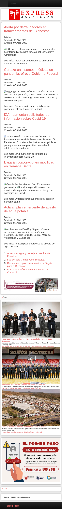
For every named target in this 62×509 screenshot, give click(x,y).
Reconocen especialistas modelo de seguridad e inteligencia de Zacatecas (28, 346)
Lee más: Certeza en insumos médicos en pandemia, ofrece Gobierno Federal (26, 107)
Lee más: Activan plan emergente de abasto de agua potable (29, 245)
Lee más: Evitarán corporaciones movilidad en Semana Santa (29, 200)
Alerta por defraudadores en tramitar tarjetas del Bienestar (26, 29)
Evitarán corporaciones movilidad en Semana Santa (29, 164)
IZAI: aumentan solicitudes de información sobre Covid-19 (26, 116)
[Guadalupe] (31, 284)
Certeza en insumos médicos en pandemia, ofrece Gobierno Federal (31, 71)
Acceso (4, 488)
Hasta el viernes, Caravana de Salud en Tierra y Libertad (22, 432)
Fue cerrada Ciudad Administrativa (25, 259)
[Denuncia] (31, 460)
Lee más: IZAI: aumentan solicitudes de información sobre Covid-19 (25, 155)
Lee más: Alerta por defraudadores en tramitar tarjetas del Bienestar (29, 62)
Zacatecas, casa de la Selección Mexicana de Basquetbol (22, 388)
